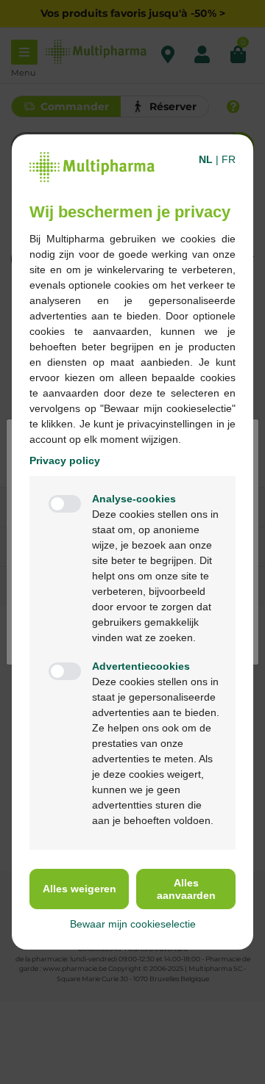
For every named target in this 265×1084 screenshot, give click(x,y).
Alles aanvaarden (186, 889)
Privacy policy (64, 460)
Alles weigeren (79, 889)
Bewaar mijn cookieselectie (133, 924)
